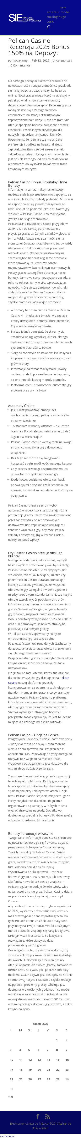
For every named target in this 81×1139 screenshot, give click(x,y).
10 (11, 1060)
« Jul (11, 1096)
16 (67, 1060)
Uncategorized (62, 60)
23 (67, 1069)
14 (48, 1060)
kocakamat (21, 60)
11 (20, 1060)
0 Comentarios (21, 65)
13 (39, 1060)
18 (20, 1069)
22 (57, 1069)
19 (30, 1069)
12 (30, 1060)
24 (11, 1079)
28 (48, 1079)
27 (39, 1079)
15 (57, 1060)
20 (39, 1069)
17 (11, 1069)
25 (20, 1079)
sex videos (7, 1136)
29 (57, 1079)
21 (48, 1069)
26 (30, 1079)
